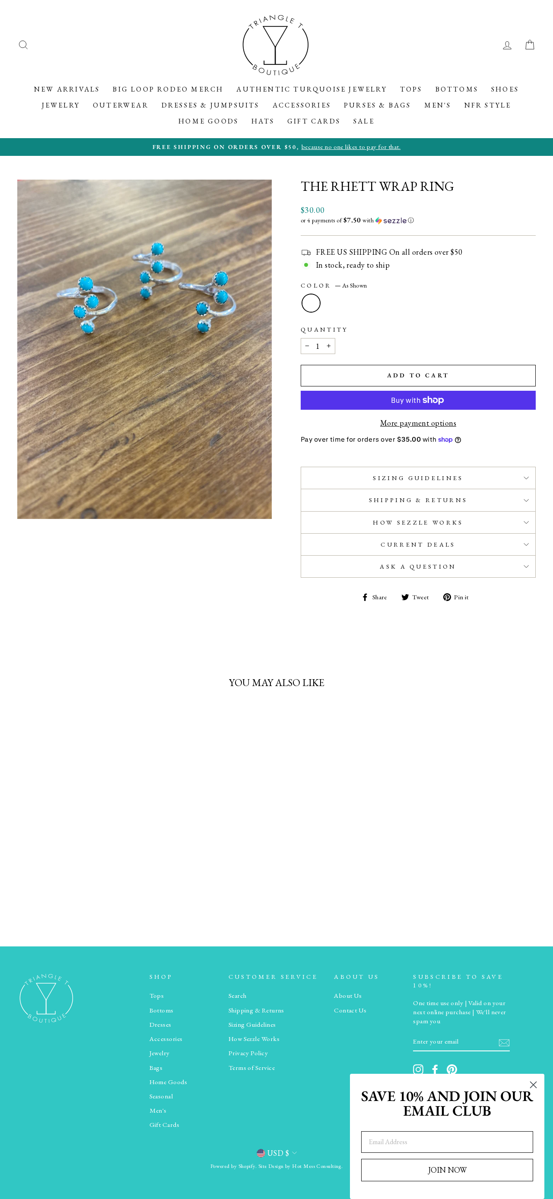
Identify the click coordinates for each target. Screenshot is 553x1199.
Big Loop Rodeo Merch (168, 89)
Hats (262, 121)
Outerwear (121, 105)
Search (238, 995)
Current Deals (418, 544)
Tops (411, 89)
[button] (418, 220)
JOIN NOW (447, 1170)
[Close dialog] (533, 1084)
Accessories (302, 105)
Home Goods (208, 121)
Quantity (324, 329)
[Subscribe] (504, 1042)
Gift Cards (313, 121)
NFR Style (488, 105)
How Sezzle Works (418, 522)
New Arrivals (67, 89)
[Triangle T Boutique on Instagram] (418, 1069)
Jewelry (61, 105)
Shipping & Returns (418, 500)
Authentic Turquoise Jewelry (311, 89)
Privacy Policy (248, 1053)
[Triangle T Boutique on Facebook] (435, 1069)
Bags (156, 1067)
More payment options (418, 423)
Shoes (505, 89)
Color (334, 285)
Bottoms (456, 89)
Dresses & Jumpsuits (211, 105)
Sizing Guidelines (418, 478)
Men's (437, 105)
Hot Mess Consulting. (317, 1166)
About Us (348, 995)
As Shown (311, 303)
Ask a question (418, 566)
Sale (364, 121)
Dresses (160, 1024)
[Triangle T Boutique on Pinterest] (452, 1069)
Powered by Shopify (232, 1166)
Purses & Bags (377, 105)
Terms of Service (252, 1067)
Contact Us (350, 1010)
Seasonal (161, 1096)
